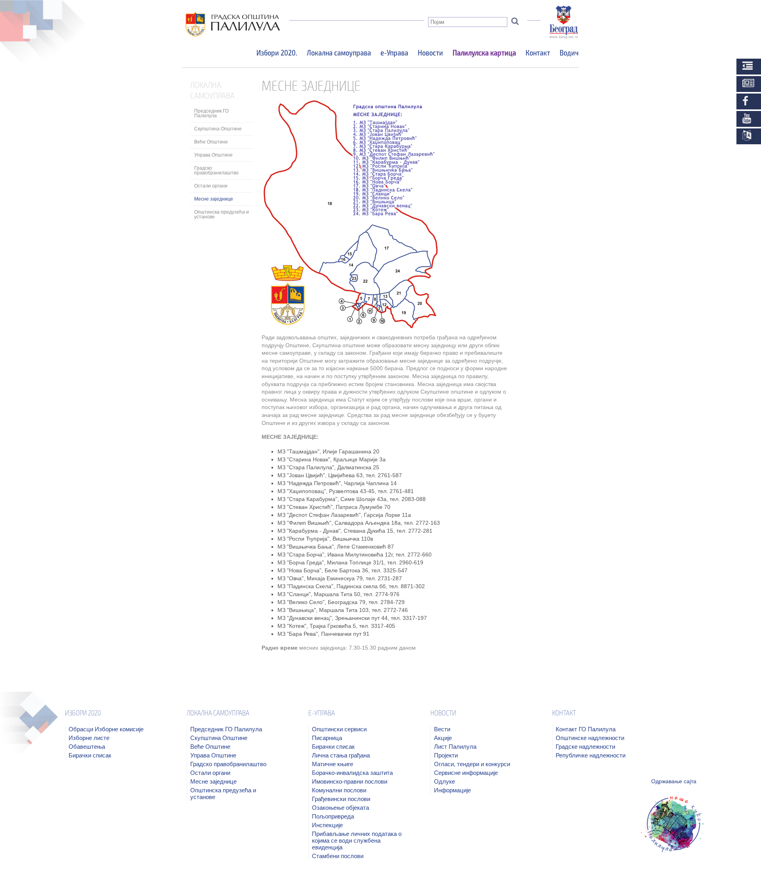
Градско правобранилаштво (216, 170)
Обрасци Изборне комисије (106, 729)
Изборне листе (89, 737)
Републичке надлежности (590, 755)
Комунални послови (339, 790)
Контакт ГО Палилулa (586, 729)
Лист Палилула (455, 746)
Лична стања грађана (341, 755)
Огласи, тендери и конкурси (472, 764)
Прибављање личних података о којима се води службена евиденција (357, 840)
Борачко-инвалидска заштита (352, 772)
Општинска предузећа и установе (221, 214)
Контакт (538, 52)
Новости (430, 52)
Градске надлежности (585, 746)
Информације (452, 790)
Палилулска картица (484, 52)
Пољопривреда (333, 816)
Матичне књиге (332, 764)
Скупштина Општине (218, 129)
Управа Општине (213, 155)
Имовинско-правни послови (349, 781)
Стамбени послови (337, 856)
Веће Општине (211, 142)
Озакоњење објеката (340, 807)
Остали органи (211, 186)
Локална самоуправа (339, 52)
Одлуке (444, 781)
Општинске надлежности (590, 737)
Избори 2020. (276, 52)
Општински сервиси (339, 729)
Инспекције (327, 825)
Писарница (327, 737)
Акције (443, 737)
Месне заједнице (213, 199)
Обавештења (87, 746)
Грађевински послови (341, 798)
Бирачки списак (90, 755)
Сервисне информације (466, 772)
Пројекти (446, 755)
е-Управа (394, 52)
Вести (442, 729)
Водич (569, 52)
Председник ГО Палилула (211, 113)
